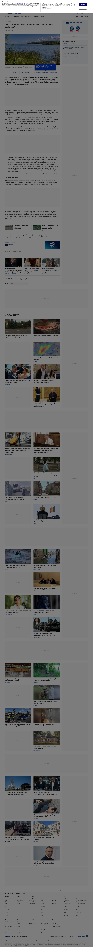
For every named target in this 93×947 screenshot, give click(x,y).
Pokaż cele (82, 8)
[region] (46, 6)
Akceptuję (83, 4)
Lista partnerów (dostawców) (46, 8)
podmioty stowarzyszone (21, 3)
